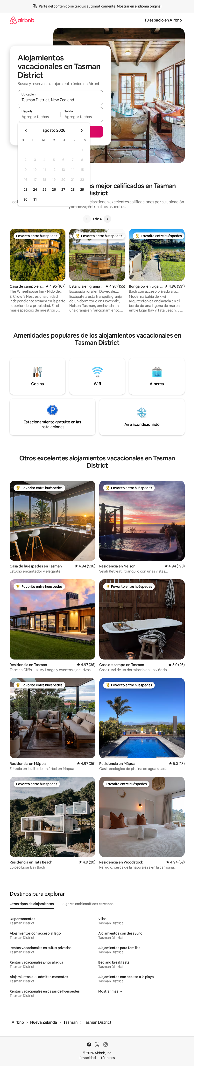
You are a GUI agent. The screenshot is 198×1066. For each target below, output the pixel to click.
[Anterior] (87, 219)
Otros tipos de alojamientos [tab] (32, 904)
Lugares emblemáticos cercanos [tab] (87, 904)
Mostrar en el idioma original (139, 6)
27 (63, 189)
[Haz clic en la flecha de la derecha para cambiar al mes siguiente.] (81, 130)
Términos (107, 1058)
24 (35, 189)
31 (35, 199)
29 (82, 189)
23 (26, 189)
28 (73, 189)
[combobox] (60, 100)
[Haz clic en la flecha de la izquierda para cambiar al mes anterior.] (26, 130)
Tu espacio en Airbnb (163, 20)
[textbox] (39, 117)
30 (25, 199)
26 (54, 189)
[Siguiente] (107, 219)
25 (44, 189)
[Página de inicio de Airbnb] (22, 20)
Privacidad (87, 1058)
